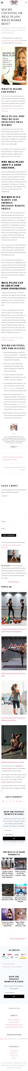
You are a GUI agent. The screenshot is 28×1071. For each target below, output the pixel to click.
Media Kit (14, 1055)
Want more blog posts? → (18, 938)
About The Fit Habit (9, 964)
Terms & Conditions (14, 1024)
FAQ (14, 1058)
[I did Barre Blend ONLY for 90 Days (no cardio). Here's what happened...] (7, 869)
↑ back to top (14, 1008)
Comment (4, 496)
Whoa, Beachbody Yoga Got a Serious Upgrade (20, 899)
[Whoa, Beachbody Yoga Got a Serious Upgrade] (20, 896)
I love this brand (12, 388)
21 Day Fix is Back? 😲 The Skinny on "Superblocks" (7, 924)
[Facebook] (11, 447)
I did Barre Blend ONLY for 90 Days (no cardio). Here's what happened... (7, 874)
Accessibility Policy (14, 1027)
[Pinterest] (13, 447)
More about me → (14, 581)
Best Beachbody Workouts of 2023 (7, 898)
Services (14, 1053)
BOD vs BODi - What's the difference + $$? (20, 924)
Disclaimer (14, 1022)
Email (3, 528)
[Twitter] (17, 447)
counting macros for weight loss (11, 40)
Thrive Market (20, 404)
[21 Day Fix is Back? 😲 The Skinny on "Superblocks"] (7, 920)
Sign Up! (3, 1039)
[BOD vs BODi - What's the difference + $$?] (20, 920)
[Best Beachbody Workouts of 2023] (7, 896)
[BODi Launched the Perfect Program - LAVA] (20, 869)
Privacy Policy (14, 1019)
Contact (14, 1050)
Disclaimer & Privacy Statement (12, 966)
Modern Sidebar (6, 782)
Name (3, 521)
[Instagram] (15, 447)
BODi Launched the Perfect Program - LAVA (20, 873)
